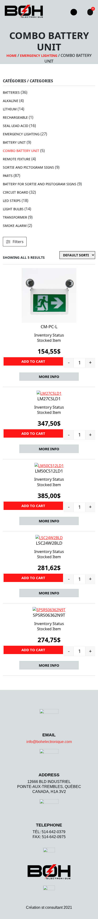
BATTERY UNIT (14, 142)
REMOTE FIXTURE (16, 159)
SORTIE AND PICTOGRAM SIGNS (28, 167)
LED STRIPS (12, 200)
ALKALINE (10, 100)
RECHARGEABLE (15, 117)
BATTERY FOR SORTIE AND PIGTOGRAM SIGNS (39, 184)
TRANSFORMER (15, 217)
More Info (49, 376)
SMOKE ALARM (15, 225)
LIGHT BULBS (13, 209)
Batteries (11, 92)
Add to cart (33, 361)
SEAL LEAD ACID (15, 125)
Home (11, 55)
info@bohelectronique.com (49, 742)
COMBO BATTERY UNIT (21, 150)
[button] (58, 12)
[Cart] (90, 12)
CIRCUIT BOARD (15, 192)
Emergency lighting (38, 55)
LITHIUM (10, 109)
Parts (8, 175)
